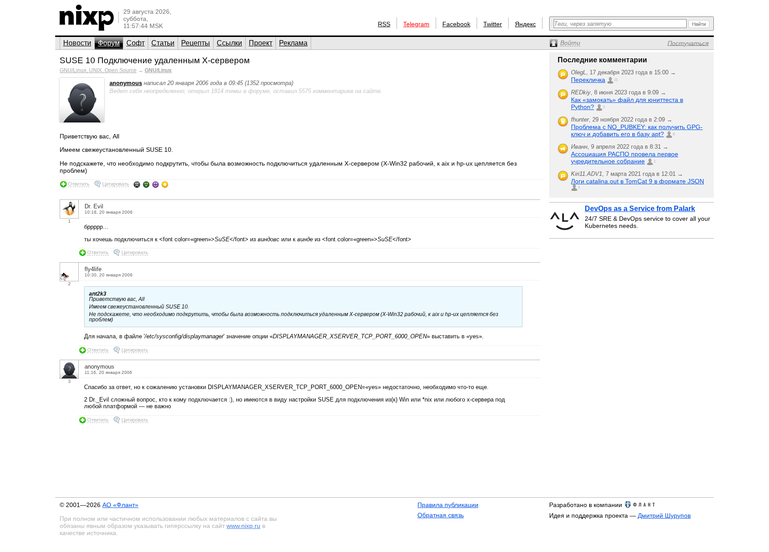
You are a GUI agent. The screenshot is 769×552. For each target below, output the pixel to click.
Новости (77, 43)
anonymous (125, 83)
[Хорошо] (155, 184)
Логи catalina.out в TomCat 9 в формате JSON (637, 181)
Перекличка (588, 79)
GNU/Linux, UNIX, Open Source (98, 70)
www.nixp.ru (243, 525)
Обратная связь (440, 515)
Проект (260, 43)
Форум (109, 43)
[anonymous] (82, 120)
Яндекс (525, 24)
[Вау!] (165, 184)
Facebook (456, 24)
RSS (384, 24)
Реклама (293, 43)
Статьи (162, 43)
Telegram (416, 24)
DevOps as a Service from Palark (640, 208)
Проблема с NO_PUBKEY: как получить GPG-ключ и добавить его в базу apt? (637, 130)
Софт (135, 43)
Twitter (492, 24)
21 (616, 80)
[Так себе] (146, 184)
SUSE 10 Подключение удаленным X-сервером (155, 60)
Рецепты (195, 43)
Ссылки (229, 43)
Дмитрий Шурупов (664, 515)
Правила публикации (447, 504)
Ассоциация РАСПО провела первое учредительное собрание (624, 157)
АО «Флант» (120, 504)
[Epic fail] (137, 184)
